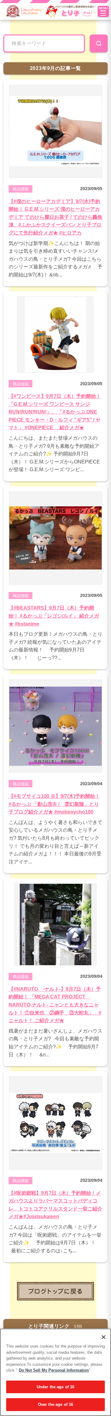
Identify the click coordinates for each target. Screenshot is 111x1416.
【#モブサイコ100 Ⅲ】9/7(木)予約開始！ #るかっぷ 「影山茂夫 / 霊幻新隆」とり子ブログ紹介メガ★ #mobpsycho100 (54, 804)
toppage (55, 1291)
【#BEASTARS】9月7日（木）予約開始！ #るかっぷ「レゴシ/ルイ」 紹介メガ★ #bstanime (54, 615)
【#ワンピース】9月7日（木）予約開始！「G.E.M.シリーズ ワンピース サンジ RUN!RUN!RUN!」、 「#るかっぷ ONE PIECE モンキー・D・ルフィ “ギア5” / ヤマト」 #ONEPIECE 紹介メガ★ (55, 412)
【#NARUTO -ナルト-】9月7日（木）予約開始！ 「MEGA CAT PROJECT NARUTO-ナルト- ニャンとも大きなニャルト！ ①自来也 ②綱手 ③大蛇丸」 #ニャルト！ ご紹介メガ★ (55, 1004)
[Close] (103, 1337)
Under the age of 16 (55, 1387)
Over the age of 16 (55, 1404)
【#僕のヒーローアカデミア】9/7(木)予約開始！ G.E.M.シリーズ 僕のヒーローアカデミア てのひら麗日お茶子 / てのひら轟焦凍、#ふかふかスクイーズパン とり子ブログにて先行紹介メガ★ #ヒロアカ (55, 217)
